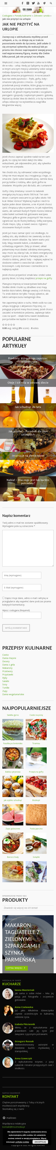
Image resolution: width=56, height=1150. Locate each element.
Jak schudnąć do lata (28, 407)
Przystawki (7, 674)
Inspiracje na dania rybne (28, 455)
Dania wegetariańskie (13, 694)
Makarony (7, 667)
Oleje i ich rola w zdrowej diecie (28, 382)
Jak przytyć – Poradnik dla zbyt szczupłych (28, 433)
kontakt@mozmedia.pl (13, 1126)
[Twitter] (33, 3)
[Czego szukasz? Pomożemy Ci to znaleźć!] (5, 3)
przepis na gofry (44, 278)
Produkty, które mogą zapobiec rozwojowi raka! (28, 360)
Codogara (7, 15)
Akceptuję (40, 1141)
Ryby (4, 677)
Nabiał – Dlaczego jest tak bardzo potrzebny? (28, 482)
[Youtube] (38, 3)
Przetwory (7, 671)
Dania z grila (8, 664)
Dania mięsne (9, 658)
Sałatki (5, 681)
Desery (5, 661)
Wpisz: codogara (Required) (16, 610)
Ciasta (5, 654)
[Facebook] (22, 3)
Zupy (4, 690)
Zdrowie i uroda (42, 15)
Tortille (5, 687)
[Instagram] (27, 3)
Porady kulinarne (23, 15)
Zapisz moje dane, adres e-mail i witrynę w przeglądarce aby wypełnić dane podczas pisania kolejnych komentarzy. (26, 601)
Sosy (4, 684)
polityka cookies (22, 1142)
